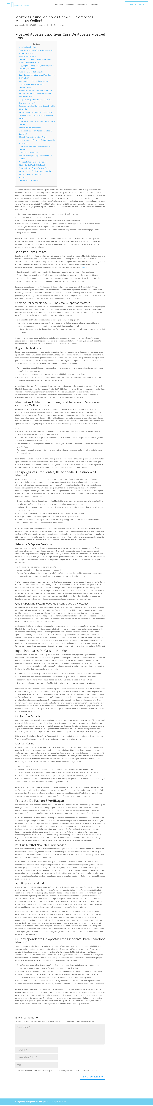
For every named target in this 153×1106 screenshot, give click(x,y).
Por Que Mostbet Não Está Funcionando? (35, 93)
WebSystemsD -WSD (34, 1102)
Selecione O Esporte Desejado (31, 72)
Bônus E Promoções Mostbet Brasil (32, 137)
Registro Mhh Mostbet (28, 56)
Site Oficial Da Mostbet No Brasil (32, 165)
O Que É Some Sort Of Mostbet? (31, 84)
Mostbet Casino (25, 87)
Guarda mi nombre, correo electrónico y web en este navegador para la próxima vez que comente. (57, 1070)
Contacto (94, 5)
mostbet (84, 267)
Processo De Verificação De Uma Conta (34, 168)
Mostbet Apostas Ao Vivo (28, 180)
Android (22, 177)
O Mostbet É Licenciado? (28, 152)
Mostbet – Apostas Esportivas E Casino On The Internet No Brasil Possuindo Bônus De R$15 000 (36, 115)
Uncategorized (45, 25)
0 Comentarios (58, 25)
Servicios (70, 5)
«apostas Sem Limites (27, 47)
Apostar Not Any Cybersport (30, 128)
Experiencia (81, 5)
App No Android (25, 97)
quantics (22, 25)
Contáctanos (136, 4)
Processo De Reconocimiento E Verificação (35, 90)
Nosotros (59, 5)
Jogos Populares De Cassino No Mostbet (35, 81)
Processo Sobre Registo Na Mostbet (33, 162)
